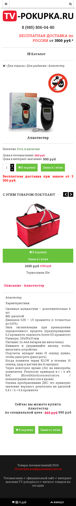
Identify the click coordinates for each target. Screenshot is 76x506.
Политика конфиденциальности (38, 469)
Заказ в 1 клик (53, 167)
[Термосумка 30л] (38, 225)
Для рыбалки (36, 66)
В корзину (28, 167)
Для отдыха (16, 66)
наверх (59, 502)
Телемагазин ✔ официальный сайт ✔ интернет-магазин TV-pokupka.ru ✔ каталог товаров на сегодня (38, 481)
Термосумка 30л (38, 272)
